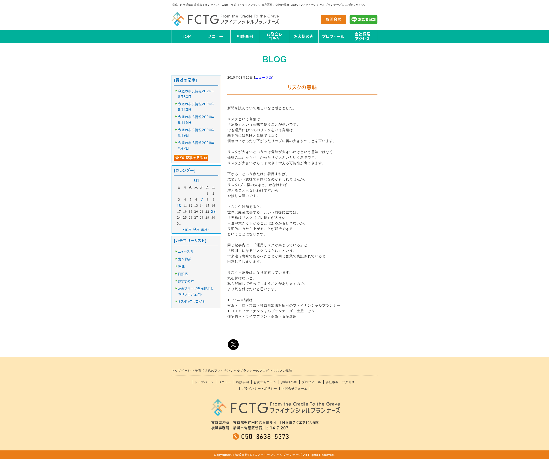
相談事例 (245, 36)
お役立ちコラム (274, 36)
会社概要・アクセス (340, 382)
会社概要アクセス (362, 36)
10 (179, 205)
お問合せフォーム (295, 388)
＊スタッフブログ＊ (191, 301)
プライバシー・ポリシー (259, 388)
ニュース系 (263, 77)
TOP (186, 36)
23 (213, 211)
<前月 (187, 229)
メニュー (215, 36)
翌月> (205, 229)
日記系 (183, 274)
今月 (196, 229)
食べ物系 (185, 259)
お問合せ (333, 19)
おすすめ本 (186, 281)
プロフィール (333, 36)
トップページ (204, 382)
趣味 (181, 266)
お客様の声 (304, 36)
